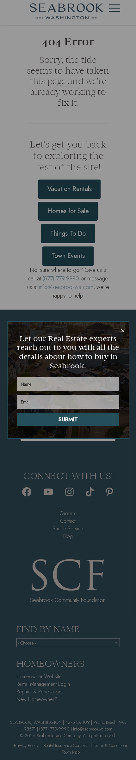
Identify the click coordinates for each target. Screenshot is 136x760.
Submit (68, 419)
